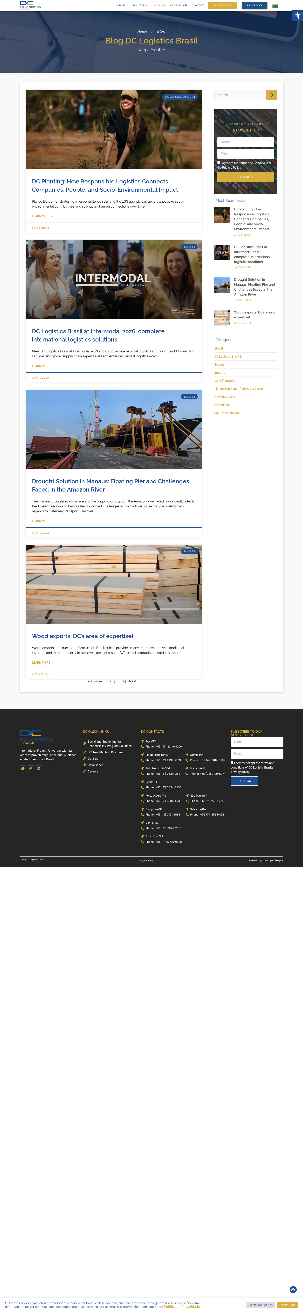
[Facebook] (23, 768)
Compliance (178, 5)
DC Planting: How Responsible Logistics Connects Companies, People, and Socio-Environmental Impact (251, 219)
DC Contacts (152, 732)
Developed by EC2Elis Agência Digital (265, 860)
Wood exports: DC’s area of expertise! (82, 636)
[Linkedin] (39, 768)
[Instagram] (31, 768)
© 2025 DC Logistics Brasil (32, 859)
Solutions (140, 5)
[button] (297, 15)
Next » (134, 681)
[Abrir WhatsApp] (293, 1301)
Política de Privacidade (163, 1307)
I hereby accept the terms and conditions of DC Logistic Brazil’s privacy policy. (252, 767)
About (121, 5)
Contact (198, 5)
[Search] (271, 95)
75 (124, 681)
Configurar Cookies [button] (261, 1304)
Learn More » (42, 216)
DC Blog (159, 5)
